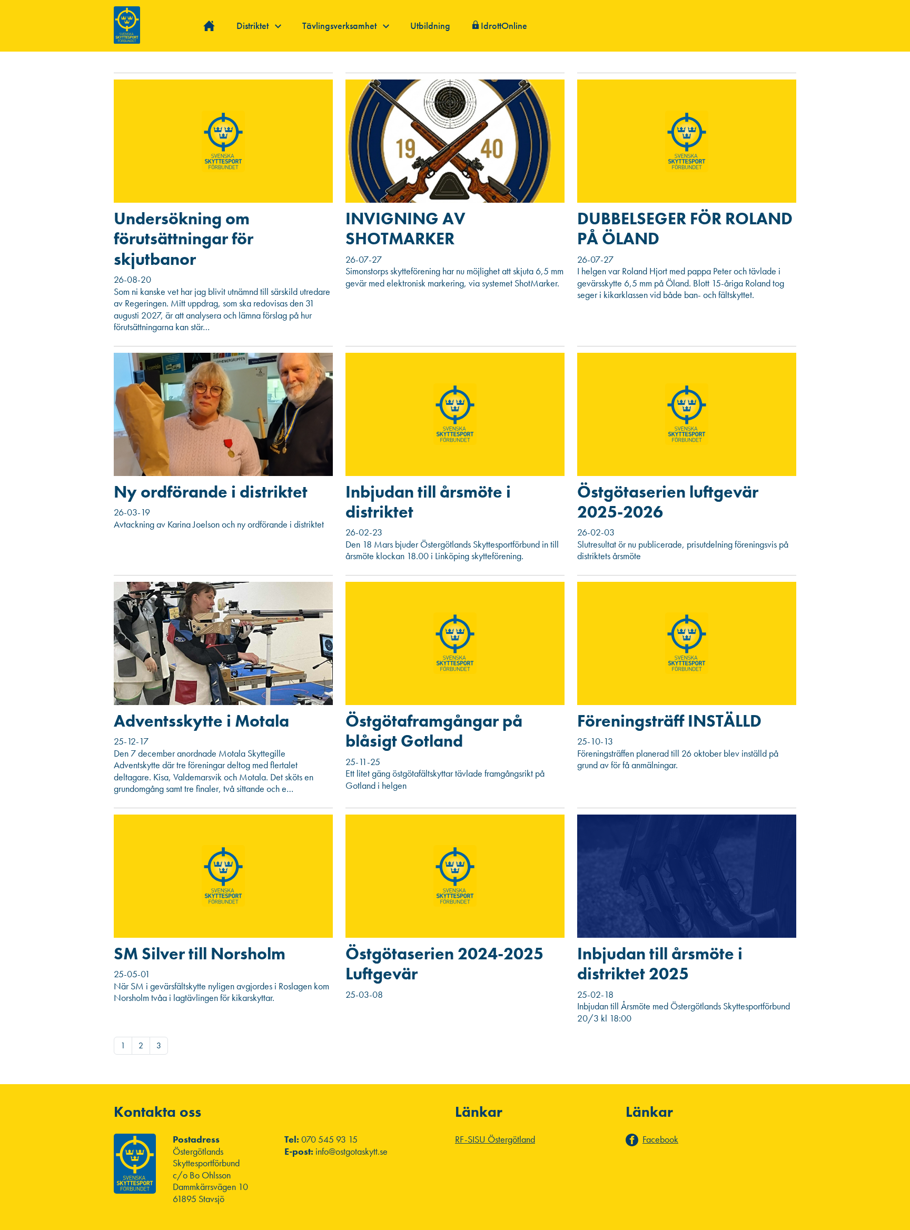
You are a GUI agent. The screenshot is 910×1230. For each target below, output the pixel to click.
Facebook (660, 1139)
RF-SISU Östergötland (495, 1139)
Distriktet (253, 25)
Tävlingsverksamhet (340, 25)
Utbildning (430, 25)
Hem (209, 26)
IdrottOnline (504, 25)
